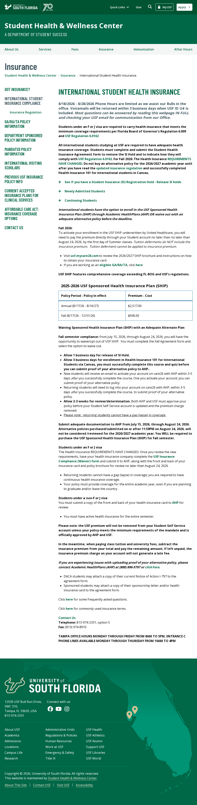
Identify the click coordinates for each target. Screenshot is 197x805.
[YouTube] (58, 709)
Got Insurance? (17, 89)
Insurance (106, 49)
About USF (12, 729)
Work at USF (54, 747)
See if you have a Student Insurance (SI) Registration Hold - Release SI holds (119, 182)
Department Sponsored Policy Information (23, 137)
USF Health (94, 729)
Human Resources (58, 741)
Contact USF (42, 785)
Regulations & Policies (61, 735)
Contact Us (14, 227)
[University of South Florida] (53, 685)
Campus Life (14, 752)
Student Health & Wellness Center (64, 25)
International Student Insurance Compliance (24, 100)
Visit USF (63, 785)
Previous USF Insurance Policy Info (24, 179)
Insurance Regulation (26, 112)
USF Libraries (95, 752)
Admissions (13, 741)
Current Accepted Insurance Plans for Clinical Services (21, 195)
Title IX (50, 758)
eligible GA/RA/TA (113, 265)
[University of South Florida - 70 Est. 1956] (29, 7)
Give (138, 7)
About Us (11, 49)
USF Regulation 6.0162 (82, 136)
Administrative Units (60, 729)
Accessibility (84, 785)
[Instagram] (66, 709)
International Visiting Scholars (23, 165)
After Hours (183, 49)
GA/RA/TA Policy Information (17, 123)
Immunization (144, 49)
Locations (12, 747)
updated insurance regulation (119, 168)
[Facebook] (50, 709)
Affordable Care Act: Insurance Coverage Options (22, 214)
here (139, 265)
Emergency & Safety (59, 752)
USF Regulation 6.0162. (96, 159)
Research (11, 758)
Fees (75, 49)
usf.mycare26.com (85, 256)
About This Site (16, 785)
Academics (12, 735)
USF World (93, 758)
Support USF (95, 747)
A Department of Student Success (36, 34)
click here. (153, 567)
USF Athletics (95, 735)
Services (45, 49)
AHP (175, 503)
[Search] (150, 6)
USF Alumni (94, 741)
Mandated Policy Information (18, 151)
